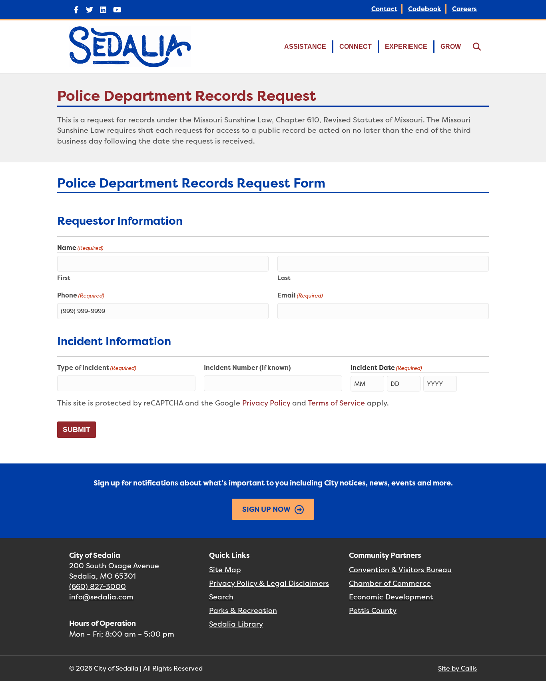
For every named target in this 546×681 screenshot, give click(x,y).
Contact (384, 8)
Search (221, 597)
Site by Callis (457, 668)
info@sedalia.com (101, 597)
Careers (464, 8)
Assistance (305, 46)
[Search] (472, 47)
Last (284, 278)
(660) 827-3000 (97, 586)
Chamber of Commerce (390, 583)
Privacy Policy (266, 403)
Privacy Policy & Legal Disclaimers (269, 583)
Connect (355, 46)
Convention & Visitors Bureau (400, 570)
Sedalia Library (236, 624)
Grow (450, 46)
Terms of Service (336, 403)
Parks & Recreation (243, 610)
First (63, 278)
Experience (406, 46)
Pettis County (373, 610)
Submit (76, 429)
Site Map (225, 570)
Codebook (424, 8)
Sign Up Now (266, 509)
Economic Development (391, 597)
